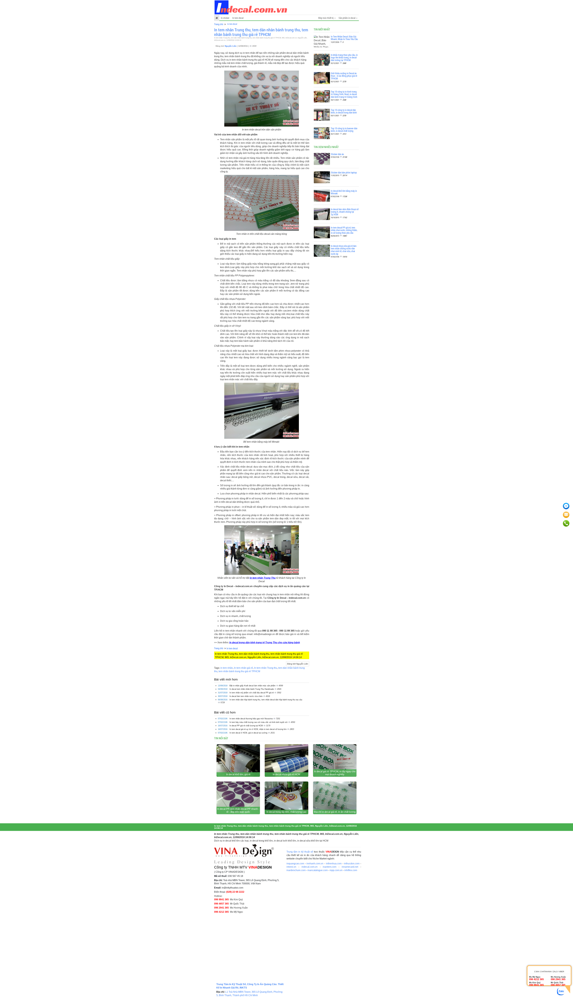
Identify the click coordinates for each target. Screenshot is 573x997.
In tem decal (238, 17)
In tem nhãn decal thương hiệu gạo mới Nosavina (251, 718)
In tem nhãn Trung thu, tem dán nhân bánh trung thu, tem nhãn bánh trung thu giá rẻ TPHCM (261, 32)
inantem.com (329, 867)
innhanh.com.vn (314, 863)
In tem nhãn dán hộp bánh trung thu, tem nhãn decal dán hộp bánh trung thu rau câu (265, 700)
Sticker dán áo (337, 154)
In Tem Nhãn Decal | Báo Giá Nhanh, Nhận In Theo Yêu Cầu (344, 38)
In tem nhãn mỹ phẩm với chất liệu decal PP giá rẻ (251, 693)
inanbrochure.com (296, 870)
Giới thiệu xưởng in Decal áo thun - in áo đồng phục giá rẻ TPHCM (344, 76)
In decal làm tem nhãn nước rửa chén (246, 696)
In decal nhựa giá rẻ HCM (286, 774)
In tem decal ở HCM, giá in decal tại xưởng (248, 733)
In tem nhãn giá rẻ (243, 668)
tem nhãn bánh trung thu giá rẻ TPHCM (239, 671)
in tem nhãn (226, 668)
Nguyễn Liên (231, 46)
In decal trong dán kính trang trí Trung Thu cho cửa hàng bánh (264, 642)
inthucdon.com (351, 863)
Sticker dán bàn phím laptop (344, 172)
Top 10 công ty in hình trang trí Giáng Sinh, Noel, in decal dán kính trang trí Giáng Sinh (344, 94)
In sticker (225, 17)
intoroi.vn (291, 867)
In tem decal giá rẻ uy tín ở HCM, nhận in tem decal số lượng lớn (258, 729)
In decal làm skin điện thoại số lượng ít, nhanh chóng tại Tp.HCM (345, 212)
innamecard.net (350, 867)
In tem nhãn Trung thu (265, 668)
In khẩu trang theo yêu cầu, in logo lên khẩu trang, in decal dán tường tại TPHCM (344, 57)
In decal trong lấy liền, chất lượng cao (286, 812)
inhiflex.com (350, 870)
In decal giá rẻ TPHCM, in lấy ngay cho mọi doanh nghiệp (334, 773)
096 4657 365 (221, 903)
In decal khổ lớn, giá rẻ (238, 774)
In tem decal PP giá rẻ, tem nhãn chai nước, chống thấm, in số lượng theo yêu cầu (344, 230)
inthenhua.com (334, 863)
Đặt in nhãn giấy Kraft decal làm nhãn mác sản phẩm (252, 686)
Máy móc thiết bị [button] (326, 17)
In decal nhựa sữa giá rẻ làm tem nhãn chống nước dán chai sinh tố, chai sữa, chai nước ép (343, 249)
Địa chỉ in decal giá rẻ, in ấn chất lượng (335, 812)
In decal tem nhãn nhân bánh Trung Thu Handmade (251, 689)
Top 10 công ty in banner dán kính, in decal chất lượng (344, 130)
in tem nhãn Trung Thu (263, 578)
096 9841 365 (221, 899)
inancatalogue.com (318, 870)
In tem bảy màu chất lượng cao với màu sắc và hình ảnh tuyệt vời (258, 722)
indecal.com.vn (310, 867)
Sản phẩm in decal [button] (347, 17)
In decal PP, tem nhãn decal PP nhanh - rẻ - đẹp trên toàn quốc (238, 810)
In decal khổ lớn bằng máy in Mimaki (344, 192)
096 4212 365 (221, 912)
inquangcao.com (295, 863)
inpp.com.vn (336, 870)
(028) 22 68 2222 (235, 892)
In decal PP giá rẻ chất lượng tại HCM (246, 726)
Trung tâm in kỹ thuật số (299, 851)
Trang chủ (218, 24)
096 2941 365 (221, 907)
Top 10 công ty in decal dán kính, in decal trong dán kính (344, 111)
